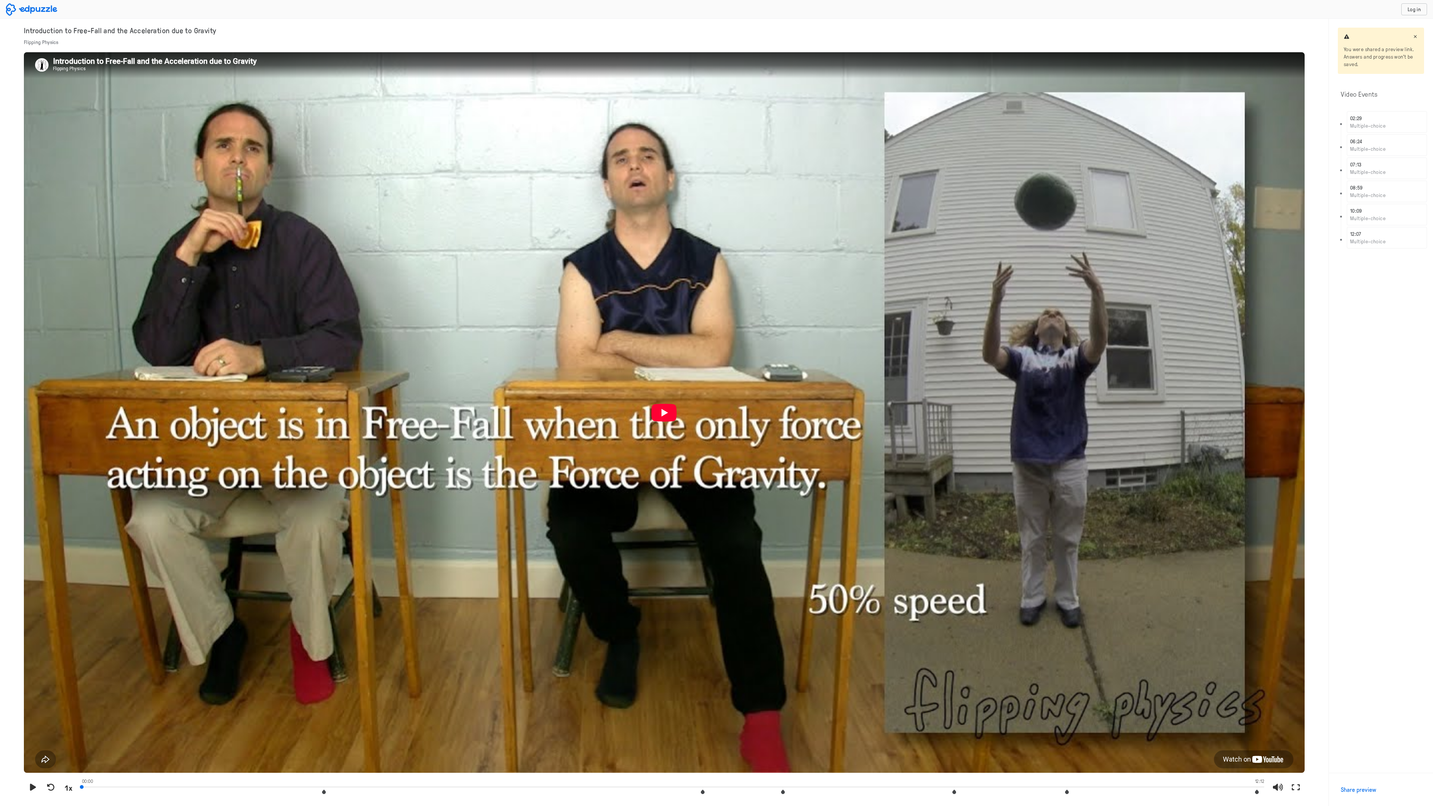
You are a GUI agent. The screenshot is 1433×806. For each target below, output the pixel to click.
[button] (324, 792)
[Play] (32, 787)
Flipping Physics (41, 42)
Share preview (1358, 789)
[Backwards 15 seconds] (50, 787)
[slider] (673, 786)
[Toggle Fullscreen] (1295, 787)
